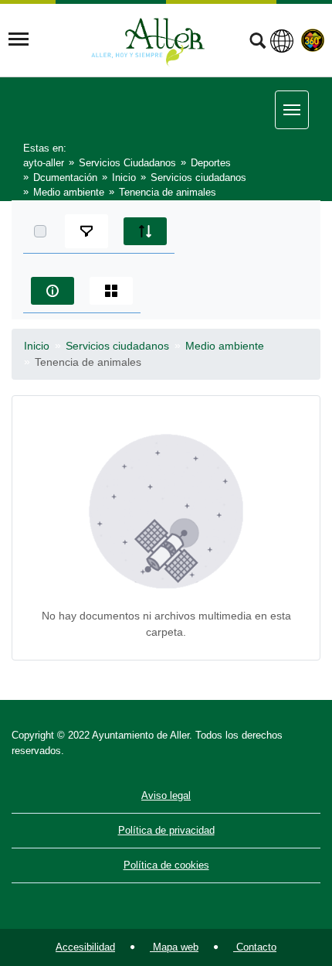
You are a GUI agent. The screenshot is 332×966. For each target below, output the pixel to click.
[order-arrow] (145, 231)
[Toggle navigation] (18, 39)
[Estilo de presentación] (111, 291)
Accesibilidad (85, 947)
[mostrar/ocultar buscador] (257, 42)
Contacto (254, 947)
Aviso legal (166, 795)
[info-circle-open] (52, 291)
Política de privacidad (166, 830)
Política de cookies (166, 865)
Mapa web (174, 947)
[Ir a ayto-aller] (148, 39)
